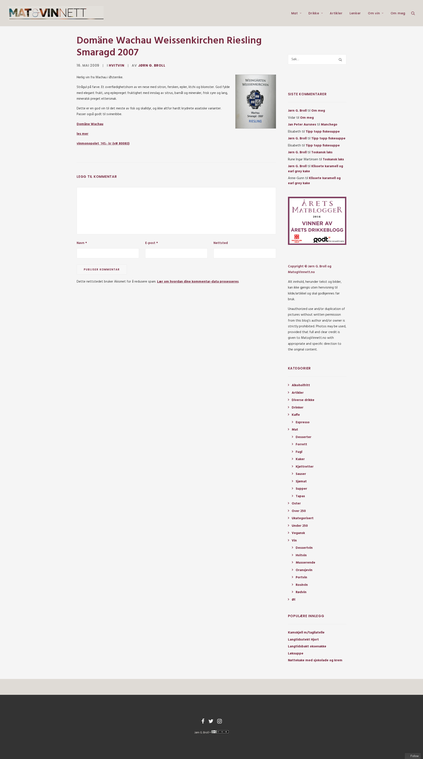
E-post (151, 243)
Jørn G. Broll (151, 65)
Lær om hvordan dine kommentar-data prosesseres (198, 281)
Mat (294, 13)
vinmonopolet (94, 143)
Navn (82, 243)
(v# (119, 143)
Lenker (355, 13)
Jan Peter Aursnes (302, 124)
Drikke (313, 13)
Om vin (374, 13)
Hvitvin (116, 65)
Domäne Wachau (90, 124)
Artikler (336, 13)
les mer (82, 134)
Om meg (398, 13)
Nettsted (220, 243)
